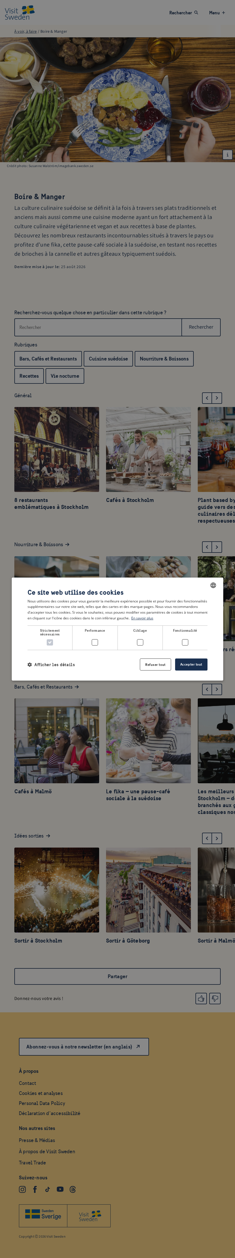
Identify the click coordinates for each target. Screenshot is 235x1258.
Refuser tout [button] (155, 664)
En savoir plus (142, 618)
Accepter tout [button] (191, 664)
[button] (51, 664)
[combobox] (213, 585)
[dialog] (117, 629)
